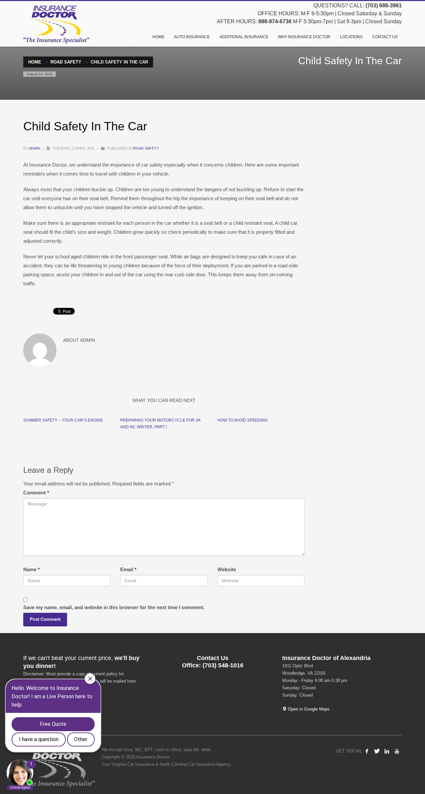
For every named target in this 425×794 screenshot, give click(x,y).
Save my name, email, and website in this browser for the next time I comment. (114, 607)
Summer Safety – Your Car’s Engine (63, 420)
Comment (36, 492)
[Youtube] (397, 751)
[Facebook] (367, 751)
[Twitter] (377, 751)
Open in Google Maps (308, 709)
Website (226, 569)
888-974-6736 (275, 21)
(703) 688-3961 (384, 5)
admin (35, 148)
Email (128, 569)
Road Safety (146, 148)
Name (31, 569)
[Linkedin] (387, 751)
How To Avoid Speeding (242, 420)
